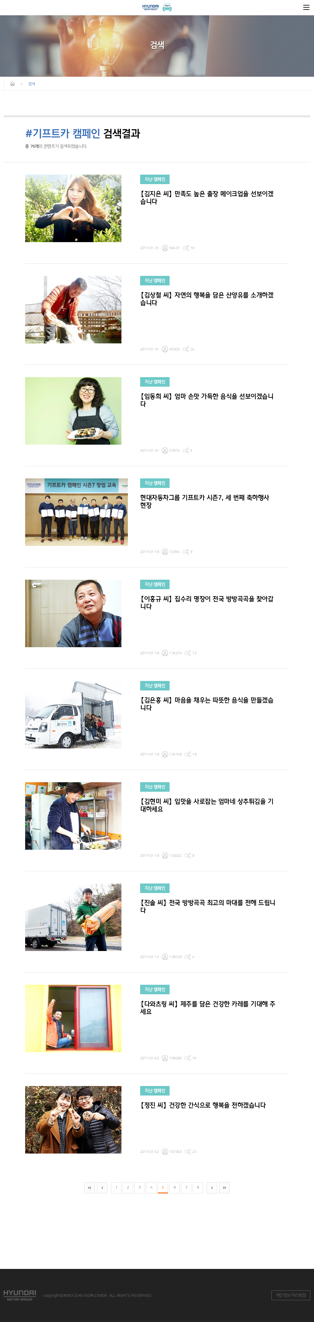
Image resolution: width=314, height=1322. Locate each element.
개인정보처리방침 (291, 1295)
